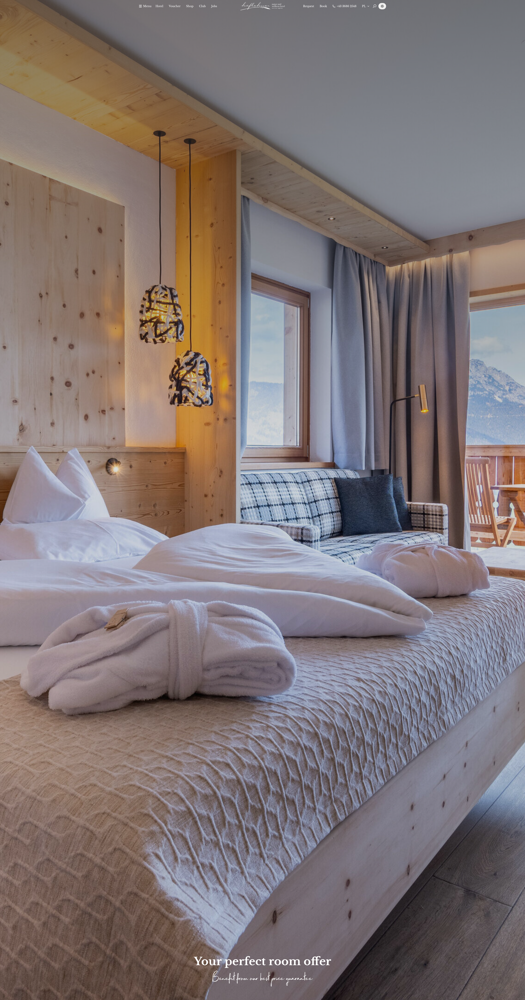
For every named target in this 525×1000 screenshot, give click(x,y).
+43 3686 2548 (346, 6)
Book (323, 6)
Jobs (214, 6)
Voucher (175, 6)
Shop (190, 6)
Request (308, 6)
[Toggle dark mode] (382, 6)
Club (202, 6)
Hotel (159, 6)
